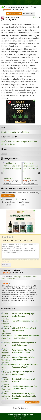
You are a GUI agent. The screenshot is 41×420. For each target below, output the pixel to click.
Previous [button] (2, 173)
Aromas (4, 154)
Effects (3, 127)
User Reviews (27, 277)
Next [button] (39, 173)
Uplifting (25, 132)
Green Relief (27, 178)
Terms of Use (12, 415)
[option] (12, 173)
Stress (12, 144)
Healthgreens (8, 178)
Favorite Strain (29, 14)
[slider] (7, 9)
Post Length (17, 277)
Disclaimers (29, 415)
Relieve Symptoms (8, 137)
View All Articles (32, 402)
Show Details (11, 279)
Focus (19, 132)
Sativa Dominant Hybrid (12, 17)
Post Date (9, 277)
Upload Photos (8, 196)
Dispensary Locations (20, 417)
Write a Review (15, 14)
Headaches (32, 141)
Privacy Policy (30, 259)
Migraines (5, 144)
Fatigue (24, 141)
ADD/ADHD (6, 141)
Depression (16, 141)
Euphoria (12, 132)
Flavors (3, 149)
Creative (4, 132)
